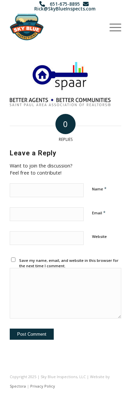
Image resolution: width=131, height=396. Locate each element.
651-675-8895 (65, 4)
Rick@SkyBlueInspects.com (64, 8)
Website (99, 236)
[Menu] (112, 26)
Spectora (18, 386)
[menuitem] (112, 26)
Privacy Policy (42, 386)
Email (98, 213)
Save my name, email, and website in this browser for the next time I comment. (69, 263)
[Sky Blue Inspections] (54, 26)
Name (99, 189)
